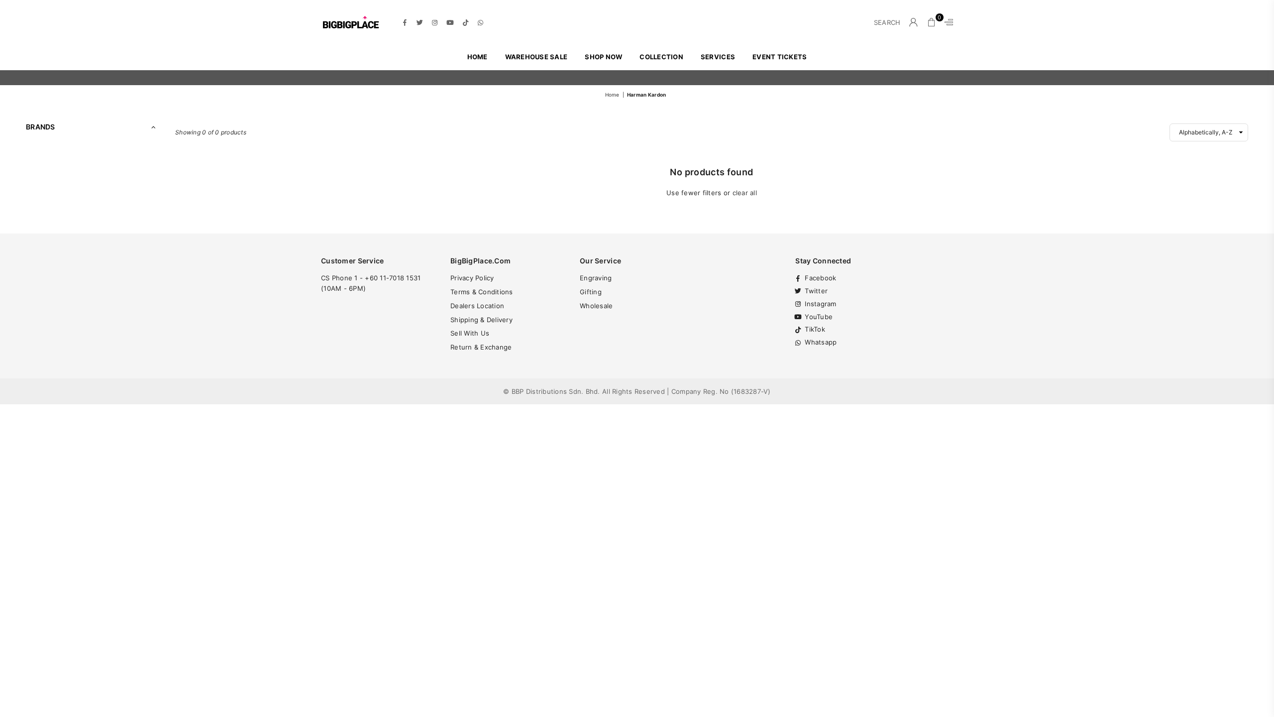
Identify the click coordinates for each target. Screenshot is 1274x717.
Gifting (591, 292)
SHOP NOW (603, 57)
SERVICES (718, 57)
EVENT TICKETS (779, 57)
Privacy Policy (472, 278)
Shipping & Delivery (481, 320)
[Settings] (946, 22)
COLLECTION (661, 57)
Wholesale (596, 306)
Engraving (596, 278)
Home (477, 57)
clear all (745, 193)
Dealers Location (477, 306)
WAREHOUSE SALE (536, 57)
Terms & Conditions (481, 292)
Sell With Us (469, 333)
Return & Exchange (481, 347)
